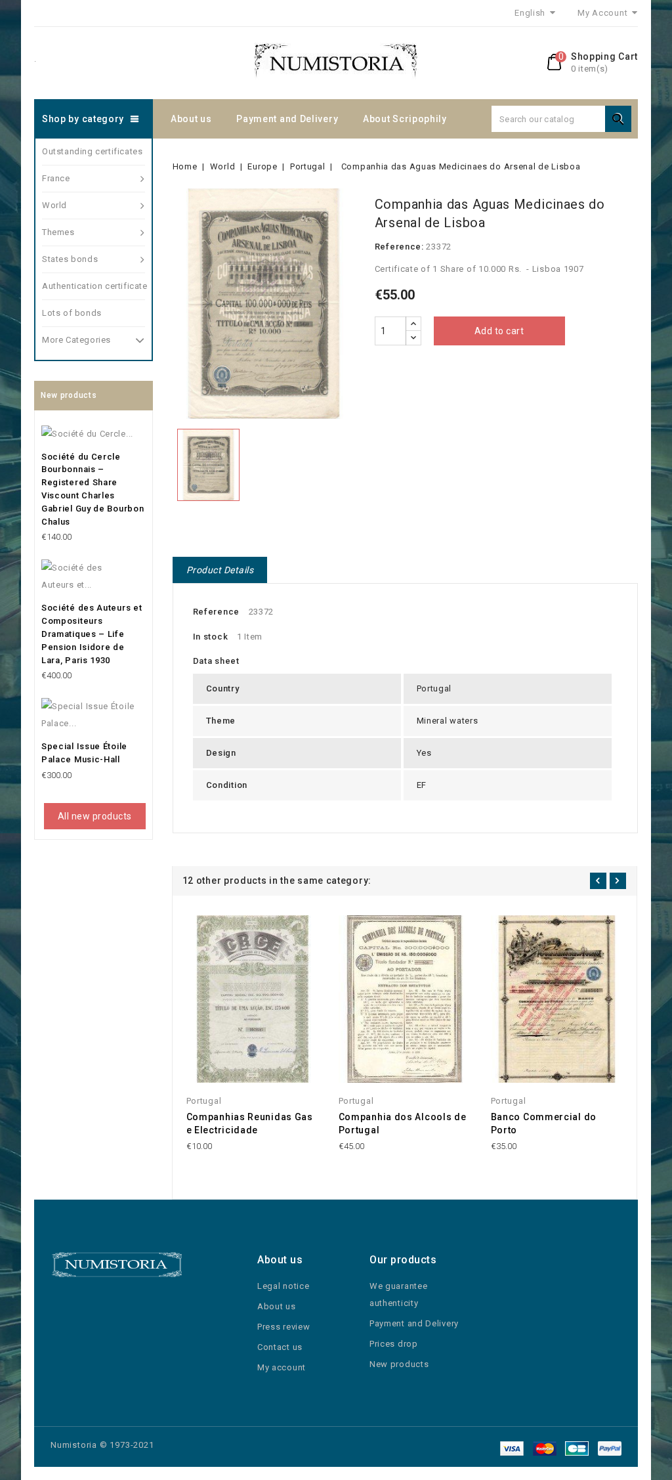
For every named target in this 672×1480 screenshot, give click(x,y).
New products (399, 1364)
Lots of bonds (72, 313)
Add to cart (499, 331)
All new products (95, 816)
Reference (216, 612)
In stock (210, 637)
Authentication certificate (93, 286)
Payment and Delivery (287, 119)
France (56, 178)
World (54, 205)
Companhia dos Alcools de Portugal (403, 1123)
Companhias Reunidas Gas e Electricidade (249, 1123)
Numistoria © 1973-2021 (102, 1445)
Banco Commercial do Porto (544, 1123)
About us (191, 119)
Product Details (220, 570)
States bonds (70, 259)
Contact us (280, 1347)
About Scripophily (405, 119)
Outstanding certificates (92, 151)
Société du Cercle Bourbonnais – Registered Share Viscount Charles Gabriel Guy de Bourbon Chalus (92, 489)
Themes (58, 232)
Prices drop (393, 1344)
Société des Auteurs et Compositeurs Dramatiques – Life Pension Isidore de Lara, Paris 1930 (91, 633)
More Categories (76, 340)
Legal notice (283, 1286)
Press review (283, 1327)
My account (281, 1367)
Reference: (399, 246)
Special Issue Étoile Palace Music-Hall (84, 752)
